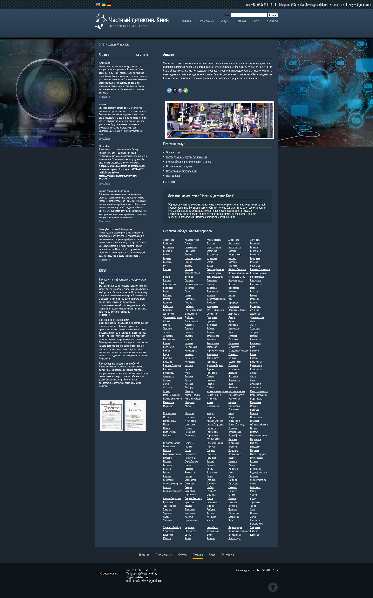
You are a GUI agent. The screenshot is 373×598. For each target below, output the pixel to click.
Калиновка (255, 339)
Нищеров (254, 420)
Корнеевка (190, 361)
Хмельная (211, 516)
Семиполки (212, 483)
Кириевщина (191, 350)
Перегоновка (234, 432)
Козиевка (233, 354)
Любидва (211, 387)
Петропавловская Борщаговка (171, 444)
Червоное (189, 527)
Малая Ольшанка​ (171, 395)
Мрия (231, 413)
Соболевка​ (255, 487)
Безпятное (255, 243)
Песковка (232, 439)
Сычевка (232, 502)
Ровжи (231, 465)
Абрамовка (168, 239)
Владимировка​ (235, 280)
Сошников (211, 491)
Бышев (210, 265)
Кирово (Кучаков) (215, 350)
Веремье (189, 276)
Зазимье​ (167, 332)
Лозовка (189, 384)
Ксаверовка (256, 369)
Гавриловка (233, 287)
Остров (253, 428)
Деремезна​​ (233, 313)
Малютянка (212, 398)
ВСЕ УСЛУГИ (169, 182)
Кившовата (233, 347)
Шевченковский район (239, 531)
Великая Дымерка (215, 269)
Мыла (166, 417)
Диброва (189, 317)
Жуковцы (167, 328)
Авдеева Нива (192, 239)
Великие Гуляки (214, 273)
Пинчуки (211, 446)
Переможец (190, 435)
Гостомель (255, 302)
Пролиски (211, 457)
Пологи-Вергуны (258, 454)
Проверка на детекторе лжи (181, 171)
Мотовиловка (169, 413)
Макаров (189, 391)
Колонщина (190, 358)
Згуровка (189, 335)
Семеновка (190, 483)
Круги (187, 369)
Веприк (166, 276)
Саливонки (168, 480)
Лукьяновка (255, 384)
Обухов (166, 428)
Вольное (211, 284)
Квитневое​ (212, 347)
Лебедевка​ (212, 372)
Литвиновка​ (234, 380)
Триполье (232, 509)
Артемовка (255, 239)
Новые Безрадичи (215, 424)
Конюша (232, 358)
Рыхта (231, 476)
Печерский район (215, 443)
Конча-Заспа (213, 358)
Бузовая (254, 262)
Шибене (254, 531)
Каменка (189, 343)
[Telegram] (169, 90)
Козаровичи (212, 354)
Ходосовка (233, 516)
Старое (253, 494)
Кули (187, 372)
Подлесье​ (254, 450)
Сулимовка (168, 502)
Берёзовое (190, 251)
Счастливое (212, 502)
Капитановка (213, 343)
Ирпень (188, 339)
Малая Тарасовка (258, 395)
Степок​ (210, 498)
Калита (166, 343)
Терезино (232, 505)
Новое (166, 424)
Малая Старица (214, 395)
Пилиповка (233, 443)
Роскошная (190, 472)
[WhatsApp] (185, 90)
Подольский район (172, 454)
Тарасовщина (169, 505)
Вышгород (212, 287)
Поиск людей (173, 175)
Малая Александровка (217, 391)
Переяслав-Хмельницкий (213, 437)
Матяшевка (168, 402)
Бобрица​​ (189, 254)
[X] (175, 90)
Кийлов (166, 350)
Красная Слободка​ (172, 365)
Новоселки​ (190, 424)
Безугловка (168, 247)
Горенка (188, 302)
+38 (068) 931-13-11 (263, 4)
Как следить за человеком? (114, 320)
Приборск (167, 457)
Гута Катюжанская (193, 310)
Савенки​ (254, 476)
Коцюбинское (234, 361)
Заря (230, 332)
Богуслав (254, 254)
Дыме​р (253, 321)
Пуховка (167, 461)
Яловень (211, 538)
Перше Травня (235, 435)
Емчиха (166, 324)
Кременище (256, 365)
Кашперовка (191, 347)
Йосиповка (212, 339)
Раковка (254, 461)
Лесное (210, 376)
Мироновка (255, 402)
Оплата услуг (173, 152)
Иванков (254, 335)
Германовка (212, 291)
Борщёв (189, 262)
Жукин (253, 324)
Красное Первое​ (215, 365)
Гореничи (167, 302)
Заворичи (255, 328)
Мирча (188, 406)
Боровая (232, 258)
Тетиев (253, 505)
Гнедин (231, 295)
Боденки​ (167, 258)
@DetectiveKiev (300, 4)
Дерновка (255, 313)
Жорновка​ (233, 324)
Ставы (253, 491)
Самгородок (190, 480)
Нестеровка (190, 420)
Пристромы (190, 457)
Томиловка (190, 509)
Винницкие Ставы (236, 276)
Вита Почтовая (257, 276)
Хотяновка (168, 520)
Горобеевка (212, 302)
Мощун (210, 413)
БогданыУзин (234, 254)
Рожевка (189, 468)
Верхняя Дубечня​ (215, 276)
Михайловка (213, 406)
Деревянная (191, 313)
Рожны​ (210, 468)
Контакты (271, 21)
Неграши (211, 417)
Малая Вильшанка (259, 391)
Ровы (252, 465)
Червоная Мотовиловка (256, 522)
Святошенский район (173, 483)
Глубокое (167, 295)
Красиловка (256, 361)
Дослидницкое (192, 321)
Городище (233, 302)
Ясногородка (234, 538)
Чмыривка (255, 527)
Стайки (231, 494)
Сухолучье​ (190, 502)
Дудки (231, 321)
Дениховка (168, 313)
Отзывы (240, 21)
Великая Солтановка (260, 269)
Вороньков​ (168, 287)
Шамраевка (190, 531)
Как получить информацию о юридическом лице (122, 280)
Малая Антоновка (236, 391)
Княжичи (254, 350)
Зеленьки (232, 335)
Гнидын (253, 295)
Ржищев (211, 465)
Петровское (255, 439)
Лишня (253, 380)
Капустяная (233, 343)
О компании (205, 21)
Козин (253, 354)
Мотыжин (189, 413)
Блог (255, 21)
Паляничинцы (169, 432)
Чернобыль (212, 527)
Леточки (167, 380)
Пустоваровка (256, 457)
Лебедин (232, 372)
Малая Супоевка (236, 395)
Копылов (167, 361)
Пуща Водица (191, 461)
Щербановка (234, 534)
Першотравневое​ (258, 435)
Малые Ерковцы (193, 398)
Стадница (211, 494)
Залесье (210, 332)
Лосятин (210, 384)
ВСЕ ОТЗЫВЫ (142, 54)
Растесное (168, 465)
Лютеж (166, 391)
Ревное (188, 465)
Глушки (188, 295)
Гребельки (168, 306)
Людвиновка (256, 387)
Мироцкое (168, 406)
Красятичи (233, 365)
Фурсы (166, 516)
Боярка (210, 262)
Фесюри (254, 513)
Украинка (167, 513)
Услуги (224, 21)
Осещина (232, 428)
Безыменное (191, 247)
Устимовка (190, 513)
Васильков (255, 265)
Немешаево (256, 417)
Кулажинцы (168, 372)
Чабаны (210, 520)
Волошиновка (169, 284)
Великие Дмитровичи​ (238, 273)
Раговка (210, 461)
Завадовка (233, 328)
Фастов (210, 513)
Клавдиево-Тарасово (238, 350)
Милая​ (210, 402)
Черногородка (235, 527)
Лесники (189, 376)
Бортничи (167, 262)
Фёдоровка (233, 513)
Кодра (166, 354)
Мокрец (254, 406)
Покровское (190, 454)
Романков (233, 468)
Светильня (211, 480)
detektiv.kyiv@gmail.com (356, 4)
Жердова (189, 324)
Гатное (188, 291)
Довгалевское (257, 317)
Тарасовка (255, 502)
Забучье (210, 328)
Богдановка (212, 254)
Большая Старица (193, 258)
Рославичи (212, 472)
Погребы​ (211, 450)
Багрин (188, 243)
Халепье (189, 516)
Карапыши (255, 343)
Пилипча (254, 443)
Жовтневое (212, 324)
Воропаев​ (189, 287)
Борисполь (212, 258)
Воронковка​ (256, 284)
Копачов (254, 358)
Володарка (255, 280)
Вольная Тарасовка (194, 284)
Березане (167, 251)
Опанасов (211, 428)
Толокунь (167, 509)
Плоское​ (167, 450)
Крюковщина (234, 369)
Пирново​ (232, 446)
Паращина (190, 432)
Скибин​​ (210, 487)
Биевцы (232, 251)
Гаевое (253, 287)
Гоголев (166, 299)
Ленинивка (168, 376)
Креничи (167, 369)
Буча (165, 265)
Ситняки (167, 487)
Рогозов (167, 468)
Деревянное (213, 313)
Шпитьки (189, 534)
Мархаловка (256, 398)
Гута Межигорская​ (215, 310)
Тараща (188, 505)
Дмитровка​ (212, 317)
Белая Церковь (214, 247)
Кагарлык (233, 339)
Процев (232, 457)
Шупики (210, 534)
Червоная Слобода (172, 527)
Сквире (188, 487)
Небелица (190, 417)
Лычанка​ (167, 387)
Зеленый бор (213, 335)
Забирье (189, 328)
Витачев (167, 280)
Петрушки (189, 443)
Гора (230, 299)
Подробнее (104, 96)
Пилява (188, 446)
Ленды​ (253, 372)
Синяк (253, 483)
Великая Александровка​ (192, 271)
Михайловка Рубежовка (234, 407)
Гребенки (189, 306)
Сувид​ (253, 498)
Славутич (232, 487)
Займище (189, 332)
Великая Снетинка (237, 269)
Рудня (231, 472)
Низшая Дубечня (215, 420)
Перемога (168, 435)
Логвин (166, 384)
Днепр (231, 317)
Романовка (255, 468)
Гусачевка (168, 310)
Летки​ (253, 376)
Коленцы (167, 358)
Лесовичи (233, 376)
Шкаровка (168, 534)
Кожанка (189, 354)
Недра (231, 417)
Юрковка (254, 534)
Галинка (167, 291)
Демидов (254, 310)
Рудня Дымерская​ (258, 472)
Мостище (254, 409)
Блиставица (255, 251)
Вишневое (212, 280)
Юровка (167, 538)
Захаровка (168, 335)
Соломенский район (172, 491)
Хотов (253, 516)
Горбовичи (255, 299)
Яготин (188, 538)
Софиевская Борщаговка (191, 492)
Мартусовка (234, 398)
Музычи (254, 413)
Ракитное (232, 461)
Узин (252, 509)
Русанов (167, 476)
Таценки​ (210, 505)
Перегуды (255, 432)
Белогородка (234, 247)
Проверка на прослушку (179, 166)
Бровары (232, 262)
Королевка (212, 361)
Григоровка (233, 306)
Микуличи (189, 402)
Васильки (232, 265)
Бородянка (255, 258)
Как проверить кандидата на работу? (119, 363)
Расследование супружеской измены (186, 157)
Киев (252, 347)
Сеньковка (233, 483)
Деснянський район (172, 317)
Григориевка (212, 306)
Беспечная (212, 251)
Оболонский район (259, 424)
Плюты (188, 450)
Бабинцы (167, 243)
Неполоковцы (170, 420)
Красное (189, 365)
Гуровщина (255, 306)
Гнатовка (211, 295)
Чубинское (168, 531)
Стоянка (232, 498)
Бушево (188, 265)
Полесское (212, 454)
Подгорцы (233, 450)
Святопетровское (258, 480)
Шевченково (213, 531)
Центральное (191, 520)
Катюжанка (168, 347)
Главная (186, 21)
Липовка (211, 380)
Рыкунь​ (188, 476)
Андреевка (233, 239)
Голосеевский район (216, 299)
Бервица (254, 247)
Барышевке (234, 243)
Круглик (210, 369)
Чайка (231, 520)
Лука (230, 384)
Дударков (211, 321)
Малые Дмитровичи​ (172, 398)
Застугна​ (254, 332)
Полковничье (234, 454)
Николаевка (234, 420)
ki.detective (325, 4)
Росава (166, 472)
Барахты (211, 243)
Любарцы (189, 387)
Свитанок (232, 480)
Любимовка (234, 387)
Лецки (188, 380)
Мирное (232, 402)
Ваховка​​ (167, 269)
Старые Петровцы (193, 498)
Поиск (227, 15)
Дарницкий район (237, 310)
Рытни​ (210, 476)
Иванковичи (169, 339)
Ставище (232, 491)
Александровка (214, 239)
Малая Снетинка (192, 395)
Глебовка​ (232, 291)
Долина (167, 321)
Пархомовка (213, 432)
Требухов (211, 509)
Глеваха (254, 291)
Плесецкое (255, 446)
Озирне (188, 428)
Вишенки (189, 280)
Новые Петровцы (236, 424)
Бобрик (166, 254)
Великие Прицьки (258, 273)
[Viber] (180, 90)
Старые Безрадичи (172, 498)
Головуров (190, 299)
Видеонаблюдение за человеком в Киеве (188, 161)
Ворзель (232, 284)
